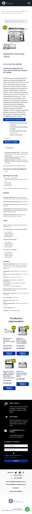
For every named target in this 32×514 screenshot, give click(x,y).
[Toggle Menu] (29, 3)
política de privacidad (10, 457)
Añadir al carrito (11, 142)
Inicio (3, 11)
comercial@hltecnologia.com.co (16, 484)
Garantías (15, 488)
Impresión (12, 11)
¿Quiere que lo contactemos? (14, 119)
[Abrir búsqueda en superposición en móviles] (16, 21)
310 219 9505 (18, 478)
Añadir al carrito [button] (9, 353)
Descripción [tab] (9, 148)
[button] (26, 28)
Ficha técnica (13, 133)
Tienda (7, 11)
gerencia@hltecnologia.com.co (16, 481)
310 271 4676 (18, 475)
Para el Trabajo (20, 11)
